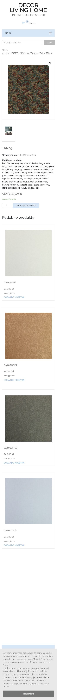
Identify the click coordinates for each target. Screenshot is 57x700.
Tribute (34, 53)
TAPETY (15, 53)
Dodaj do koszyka (26, 205)
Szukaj (49, 42)
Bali (41, 53)
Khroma (25, 53)
